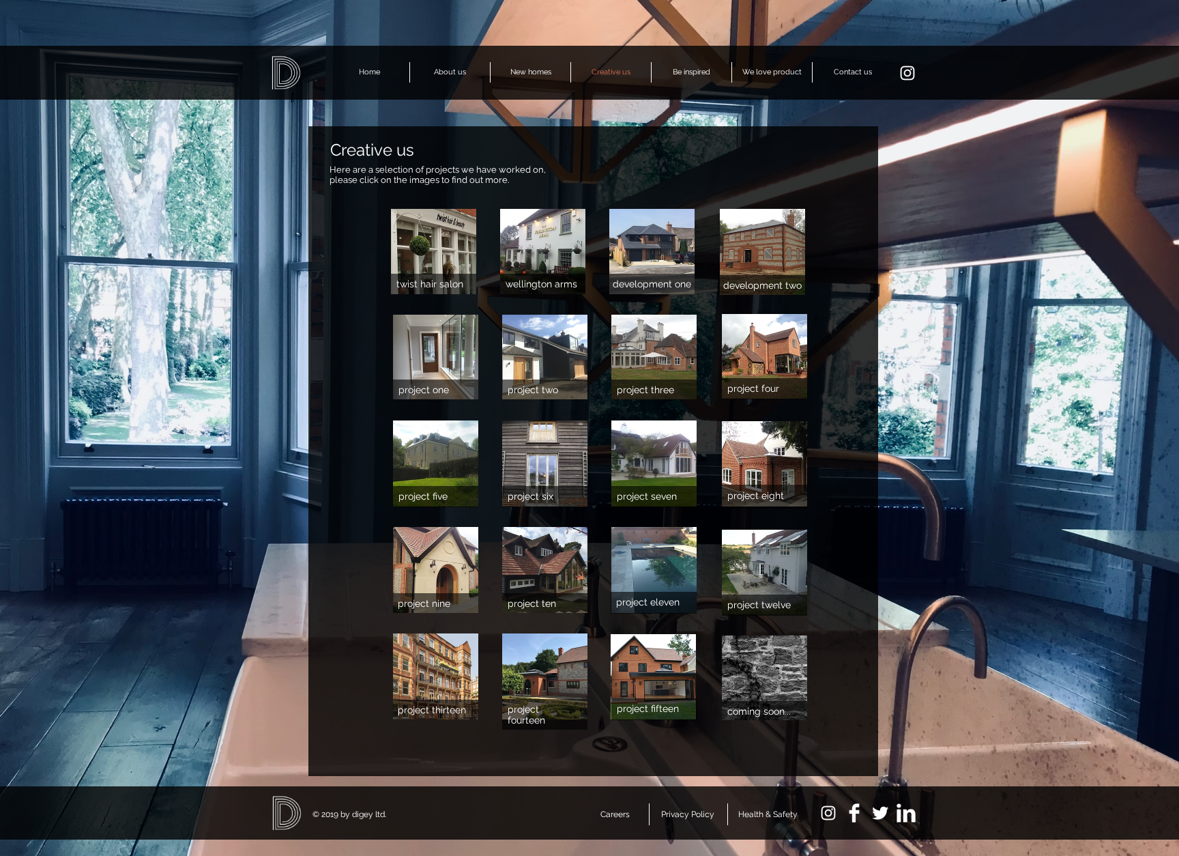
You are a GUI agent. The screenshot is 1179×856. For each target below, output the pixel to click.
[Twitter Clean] (880, 813)
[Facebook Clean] (854, 813)
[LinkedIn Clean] (906, 813)
